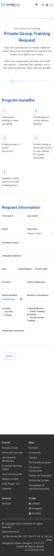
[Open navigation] (51, 5)
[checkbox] (13, 313)
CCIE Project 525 (10, 483)
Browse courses (10, 447)
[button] (38, 4)
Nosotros (34, 447)
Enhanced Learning (12, 452)
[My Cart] (47, 5)
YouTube (36, 513)
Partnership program (40, 462)
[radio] (39, 313)
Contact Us (35, 452)
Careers (33, 457)
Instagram (37, 508)
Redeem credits (10, 479)
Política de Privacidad (40, 475)
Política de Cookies (39, 480)
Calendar (7, 488)
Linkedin (36, 503)
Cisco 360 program (12, 474)
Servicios (6, 503)
